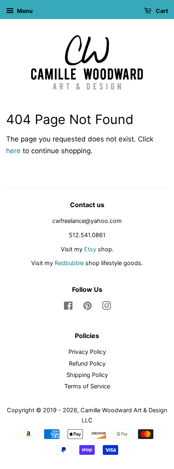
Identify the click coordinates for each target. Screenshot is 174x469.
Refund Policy (87, 363)
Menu (24, 10)
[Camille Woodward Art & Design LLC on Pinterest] (87, 307)
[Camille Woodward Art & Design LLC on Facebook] (68, 307)
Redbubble (69, 262)
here (13, 151)
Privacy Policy (87, 351)
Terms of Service (87, 386)
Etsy (90, 249)
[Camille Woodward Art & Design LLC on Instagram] (106, 307)
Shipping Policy (87, 374)
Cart (161, 10)
